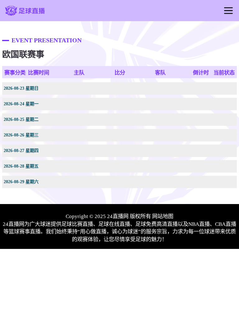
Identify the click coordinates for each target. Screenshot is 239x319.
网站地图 (162, 216)
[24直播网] (25, 15)
